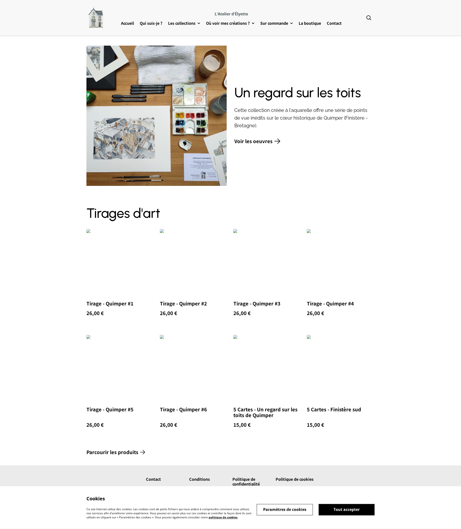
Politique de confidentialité (246, 481)
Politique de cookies (295, 479)
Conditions (199, 479)
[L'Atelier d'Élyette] (96, 18)
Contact (153, 479)
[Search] (369, 18)
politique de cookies (223, 517)
